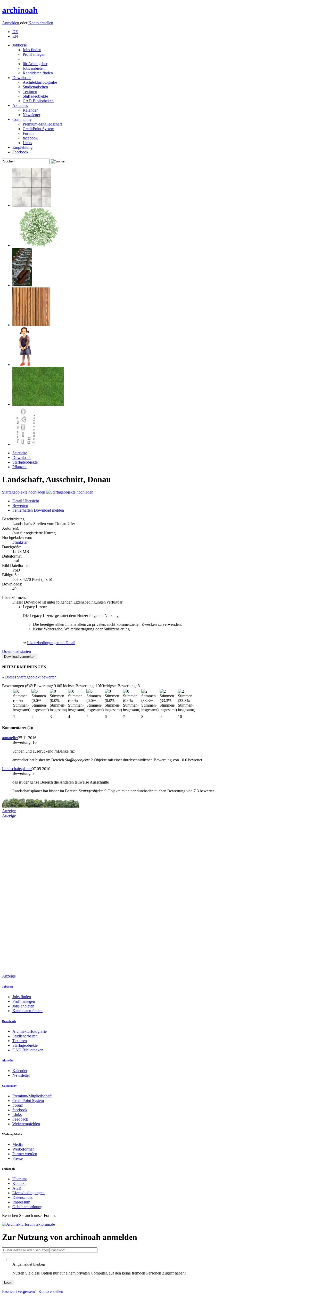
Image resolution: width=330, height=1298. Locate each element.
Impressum (21, 1202)
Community (22, 119)
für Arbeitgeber (35, 63)
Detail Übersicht (25, 501)
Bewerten (20, 505)
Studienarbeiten (35, 87)
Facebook (20, 152)
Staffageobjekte (35, 96)
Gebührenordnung (27, 1207)
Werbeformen (23, 1149)
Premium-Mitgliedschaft (42, 124)
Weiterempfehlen (26, 1124)
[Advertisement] (22, 895)
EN (15, 36)
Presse (17, 1158)
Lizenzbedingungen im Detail (51, 642)
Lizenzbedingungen (28, 1193)
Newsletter (31, 115)
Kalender (30, 110)
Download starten (16, 651)
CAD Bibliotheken (38, 101)
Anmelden (11, 23)
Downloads (21, 77)
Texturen (30, 91)
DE (15, 31)
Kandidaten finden (38, 73)
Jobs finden (32, 50)
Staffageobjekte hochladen (24, 492)
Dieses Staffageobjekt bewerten (29, 677)
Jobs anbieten (34, 68)
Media (17, 1144)
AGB (16, 1188)
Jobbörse (19, 45)
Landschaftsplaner (17, 769)
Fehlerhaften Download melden (38, 510)
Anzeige (9, 811)
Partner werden (24, 1154)
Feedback (20, 1119)
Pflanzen (19, 467)
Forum (28, 133)
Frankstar (20, 542)
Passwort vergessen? (19, 1291)
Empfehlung (22, 147)
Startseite (19, 453)
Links (27, 142)
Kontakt (19, 1183)
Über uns (19, 1179)
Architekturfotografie (40, 82)
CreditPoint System (38, 129)
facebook (30, 138)
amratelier (10, 738)
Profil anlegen (34, 54)
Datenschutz (22, 1197)
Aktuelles (20, 105)
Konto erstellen (40, 23)
